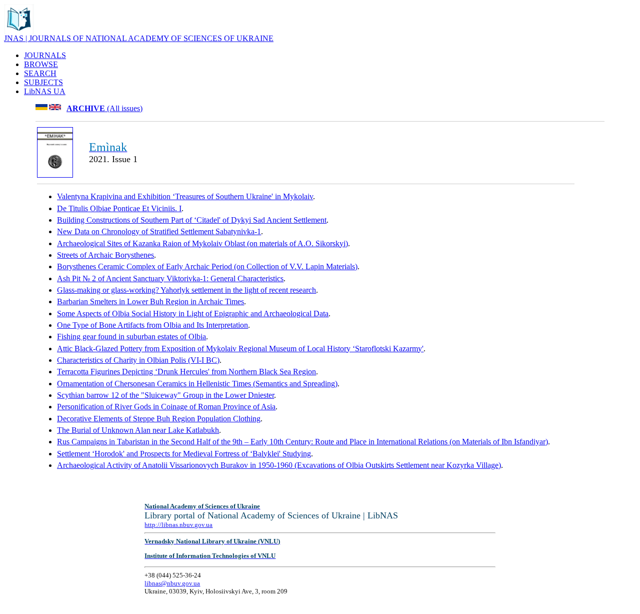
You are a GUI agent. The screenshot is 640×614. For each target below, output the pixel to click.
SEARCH (40, 73)
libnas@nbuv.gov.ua (172, 583)
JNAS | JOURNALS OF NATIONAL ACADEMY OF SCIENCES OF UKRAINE (139, 38)
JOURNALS (45, 55)
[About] (19, 31)
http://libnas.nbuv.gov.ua (178, 524)
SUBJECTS (43, 82)
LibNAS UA (45, 91)
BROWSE (41, 64)
